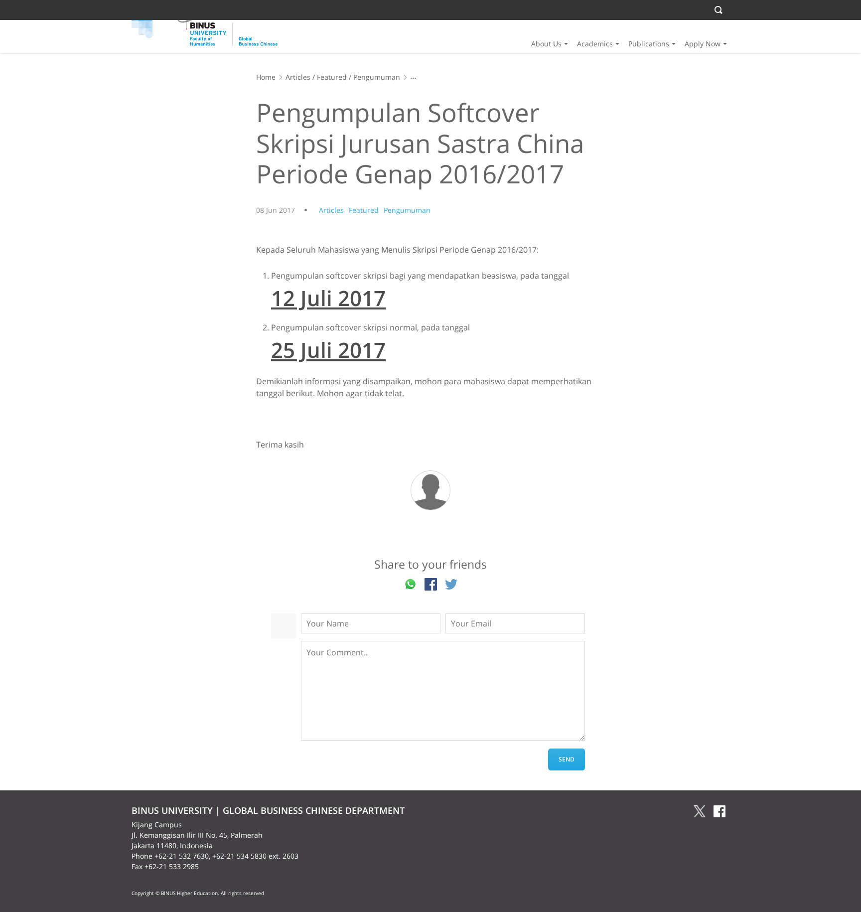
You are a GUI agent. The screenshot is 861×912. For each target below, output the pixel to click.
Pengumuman (376, 77)
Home (266, 77)
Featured (332, 77)
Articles (298, 77)
